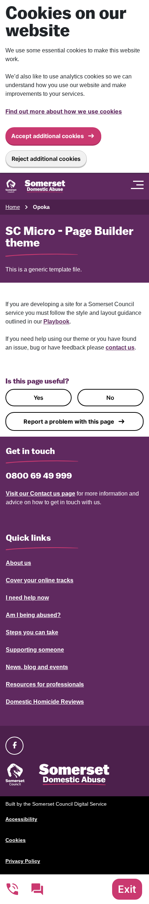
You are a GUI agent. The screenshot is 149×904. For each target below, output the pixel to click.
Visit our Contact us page (40, 493)
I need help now (27, 598)
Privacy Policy (22, 861)
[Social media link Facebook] (14, 745)
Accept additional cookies (47, 136)
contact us (120, 347)
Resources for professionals (45, 684)
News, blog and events (37, 667)
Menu (139, 184)
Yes (38, 397)
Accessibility (21, 819)
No (110, 397)
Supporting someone (35, 650)
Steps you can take (32, 632)
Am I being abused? (33, 615)
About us (18, 563)
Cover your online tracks (39, 580)
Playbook (56, 321)
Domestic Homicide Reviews (45, 702)
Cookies (15, 840)
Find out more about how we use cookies (63, 111)
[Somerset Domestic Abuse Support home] (35, 186)
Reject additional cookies (46, 158)
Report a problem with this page (69, 421)
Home (12, 207)
